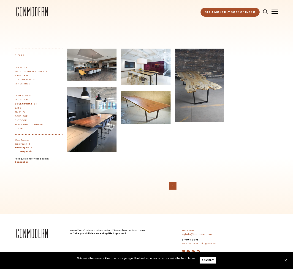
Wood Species (22, 140)
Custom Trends (25, 79)
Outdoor (21, 120)
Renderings (22, 83)
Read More (188, 258)
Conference (23, 95)
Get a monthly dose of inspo (229, 12)
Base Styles (22, 147)
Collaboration (26, 103)
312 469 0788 (188, 230)
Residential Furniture (29, 124)
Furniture (21, 67)
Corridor (21, 116)
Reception (21, 99)
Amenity (20, 112)
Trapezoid (25, 151)
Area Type (22, 75)
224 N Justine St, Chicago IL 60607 (199, 243)
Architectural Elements (31, 71)
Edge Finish (21, 144)
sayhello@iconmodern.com (197, 234)
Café (18, 108)
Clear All (21, 55)
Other (19, 128)
